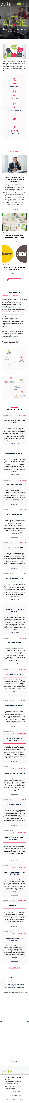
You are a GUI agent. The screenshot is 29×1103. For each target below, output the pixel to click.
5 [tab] (18, 1061)
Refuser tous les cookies (15, 1095)
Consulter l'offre (14, 443)
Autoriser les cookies (15, 1091)
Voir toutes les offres (14, 967)
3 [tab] (14, 1061)
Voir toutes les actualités (14, 279)
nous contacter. (14, 336)
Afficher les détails (17, 1099)
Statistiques (9, 1099)
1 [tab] (10, 1061)
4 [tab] (16, 1061)
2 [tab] (12, 1061)
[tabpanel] (14, 1000)
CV (19, 3)
